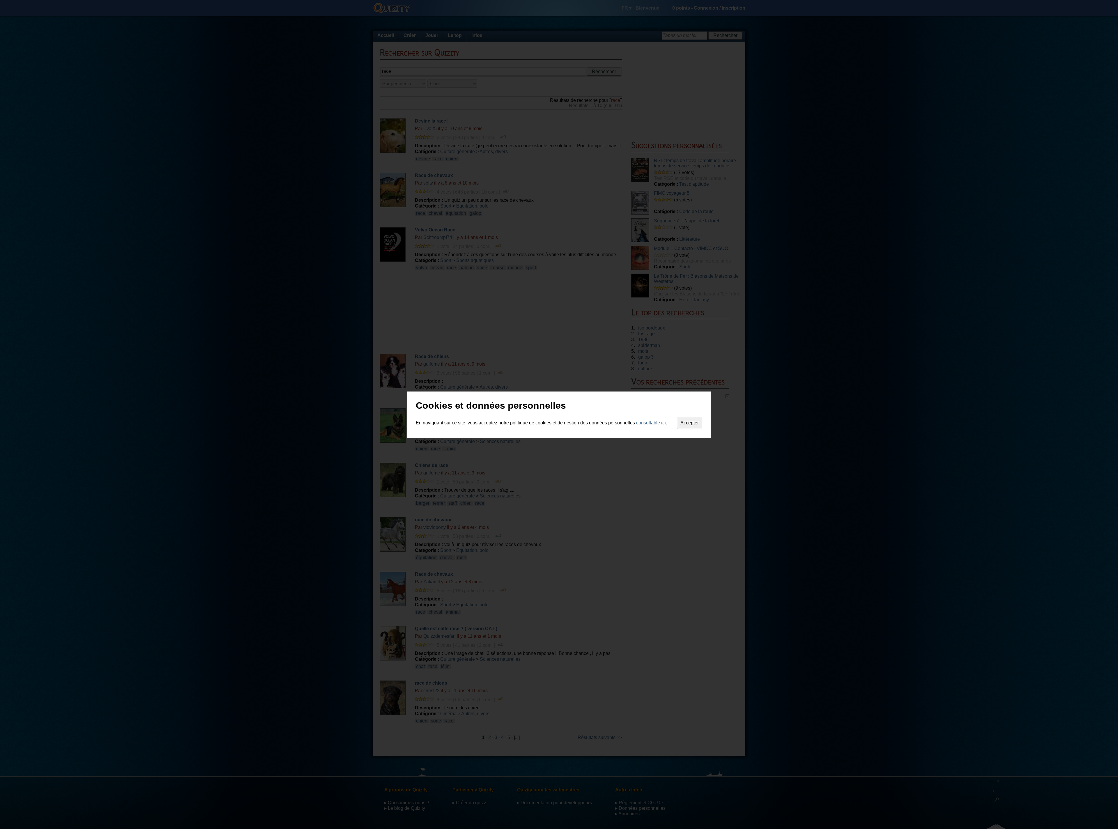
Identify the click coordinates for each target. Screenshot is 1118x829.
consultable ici (651, 422)
